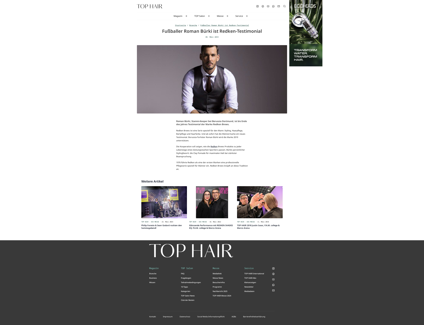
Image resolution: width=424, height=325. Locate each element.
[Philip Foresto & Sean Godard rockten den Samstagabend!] (164, 202)
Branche (193, 25)
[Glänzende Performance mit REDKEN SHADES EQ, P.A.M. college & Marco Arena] (212, 202)
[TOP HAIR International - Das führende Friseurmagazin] (191, 251)
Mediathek (217, 273)
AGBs (234, 316)
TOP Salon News (188, 295)
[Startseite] (149, 6)
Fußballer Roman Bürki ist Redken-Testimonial (224, 25)
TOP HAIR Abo (250, 278)
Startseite (180, 25)
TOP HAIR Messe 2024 (222, 295)
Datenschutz (185, 316)
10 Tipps (184, 287)
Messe (220, 16)
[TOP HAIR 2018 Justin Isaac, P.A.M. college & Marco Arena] (260, 202)
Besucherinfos (219, 282)
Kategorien (185, 291)
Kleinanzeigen (250, 282)
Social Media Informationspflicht (211, 316)
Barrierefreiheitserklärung (254, 316)
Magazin (178, 16)
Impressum (168, 316)
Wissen (152, 282)
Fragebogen (186, 278)
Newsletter (249, 287)
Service (239, 16)
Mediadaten (249, 291)
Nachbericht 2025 (220, 291)
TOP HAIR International (254, 273)
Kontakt (152, 316)
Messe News (218, 278)
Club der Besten (187, 300)
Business (153, 278)
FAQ (182, 273)
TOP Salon (199, 16)
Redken (214, 146)
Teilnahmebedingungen (191, 282)
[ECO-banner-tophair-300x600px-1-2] (305, 33)
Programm (217, 287)
